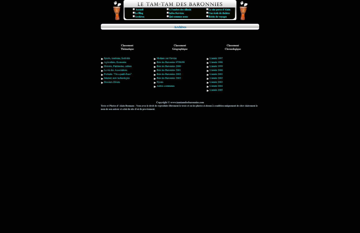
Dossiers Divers (111, 81)
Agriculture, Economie (114, 62)
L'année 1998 (216, 62)
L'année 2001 (216, 74)
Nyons (160, 81)
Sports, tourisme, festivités (116, 58)
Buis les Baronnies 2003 (169, 77)
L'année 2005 (216, 89)
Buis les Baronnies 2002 (169, 74)
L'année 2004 (216, 85)
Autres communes (166, 85)
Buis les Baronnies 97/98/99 (171, 62)
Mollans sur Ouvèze (166, 58)
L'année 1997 (216, 58)
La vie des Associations (115, 70)
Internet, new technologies (116, 77)
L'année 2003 (216, 81)
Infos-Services (176, 13)
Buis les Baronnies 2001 (169, 70)
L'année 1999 (216, 66)
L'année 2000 (216, 70)
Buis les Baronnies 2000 (169, 66)
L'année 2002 (216, 77)
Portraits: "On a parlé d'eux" (117, 74)
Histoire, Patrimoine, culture (117, 66)
